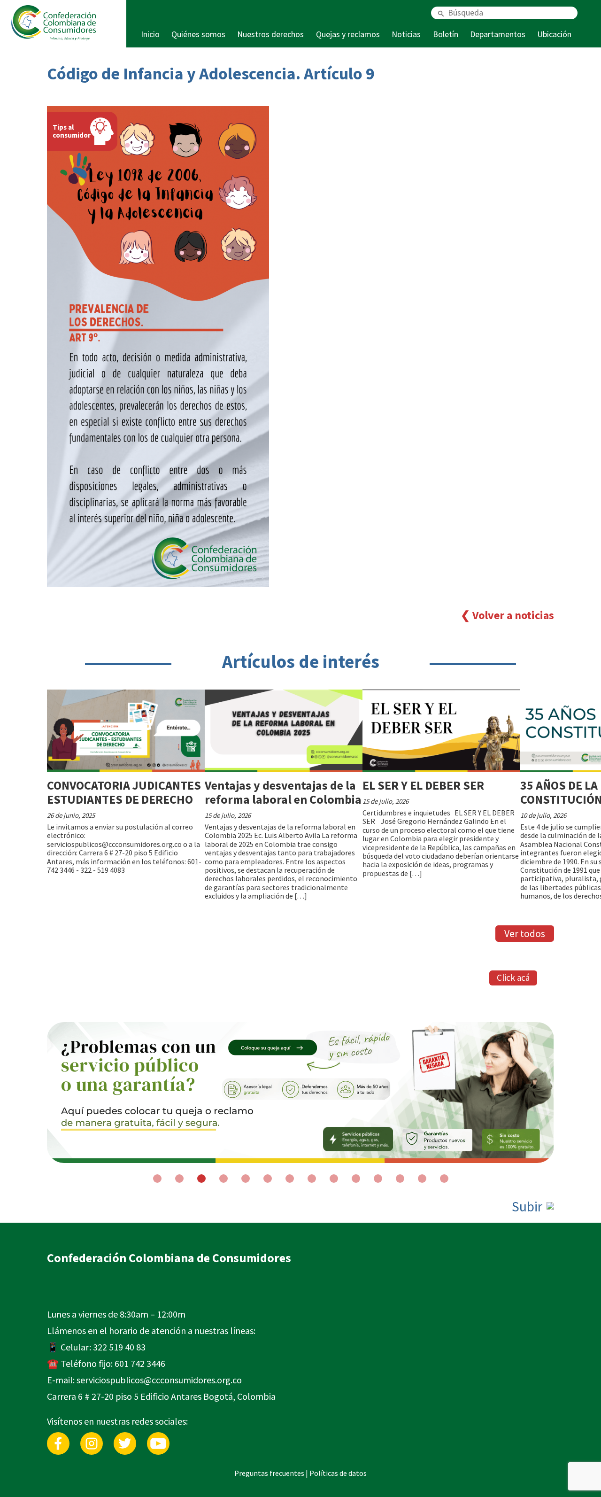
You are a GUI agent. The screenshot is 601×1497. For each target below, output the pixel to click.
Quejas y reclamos (348, 34)
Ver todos (524, 933)
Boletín (445, 34)
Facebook (58, 1436)
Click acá (513, 977)
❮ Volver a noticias (507, 615)
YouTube (158, 1436)
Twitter (125, 1436)
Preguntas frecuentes (269, 1473)
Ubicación (554, 34)
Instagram (91, 1436)
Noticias (406, 34)
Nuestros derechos (270, 34)
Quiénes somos (198, 34)
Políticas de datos (338, 1473)
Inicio (150, 34)
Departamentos (497, 34)
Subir (528, 1206)
